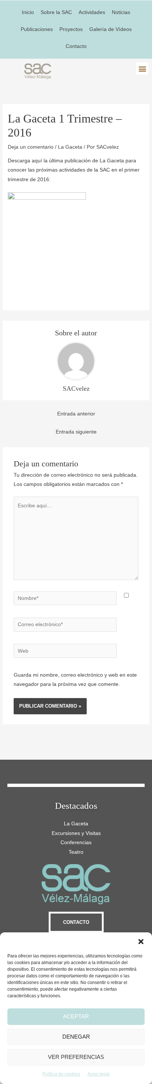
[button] (141, 941)
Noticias (121, 12)
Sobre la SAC (56, 12)
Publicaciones (37, 29)
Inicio (28, 12)
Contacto (76, 46)
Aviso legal (98, 1074)
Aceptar (76, 1016)
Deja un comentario (30, 147)
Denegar (76, 1036)
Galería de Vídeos (110, 29)
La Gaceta (70, 147)
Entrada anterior (76, 414)
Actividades (92, 12)
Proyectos (71, 29)
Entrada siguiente (76, 432)
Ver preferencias (76, 1057)
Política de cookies (61, 1074)
